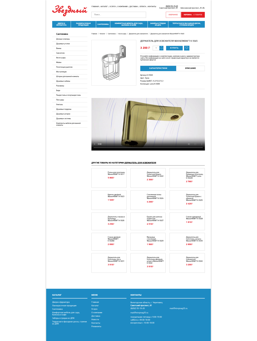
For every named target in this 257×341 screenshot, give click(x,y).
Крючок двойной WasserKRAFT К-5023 (116, 196)
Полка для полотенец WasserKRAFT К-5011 (116, 173)
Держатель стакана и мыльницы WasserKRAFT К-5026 (116, 219)
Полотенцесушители (64, 67)
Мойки (58, 62)
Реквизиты (96, 326)
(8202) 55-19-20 (172, 6)
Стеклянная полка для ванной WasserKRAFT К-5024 (155, 196)
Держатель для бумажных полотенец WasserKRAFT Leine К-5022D (194, 175)
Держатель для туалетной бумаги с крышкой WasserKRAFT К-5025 (194, 197)
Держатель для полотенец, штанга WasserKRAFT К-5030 (194, 239)
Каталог (104, 6)
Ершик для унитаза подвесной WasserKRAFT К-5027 (155, 219)
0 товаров (193, 15)
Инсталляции (61, 72)
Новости (95, 320)
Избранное (173, 15)
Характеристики (158, 68)
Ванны (58, 48)
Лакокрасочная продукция (83, 24)
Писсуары (60, 100)
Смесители (60, 53)
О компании (122, 6)
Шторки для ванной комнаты (67, 77)
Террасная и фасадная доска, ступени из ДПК (187, 24)
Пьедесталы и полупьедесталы (68, 95)
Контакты (152, 6)
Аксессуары (61, 58)
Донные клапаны (63, 39)
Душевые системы (63, 119)
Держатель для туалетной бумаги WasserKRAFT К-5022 (155, 174)
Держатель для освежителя (138, 34)
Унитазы (59, 105)
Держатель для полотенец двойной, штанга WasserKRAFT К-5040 (155, 260)
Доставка (133, 6)
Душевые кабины (63, 81)
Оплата (143, 6)
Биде (58, 91)
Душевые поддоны (63, 109)
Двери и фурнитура (61, 24)
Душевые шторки (63, 114)
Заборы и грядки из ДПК (158, 24)
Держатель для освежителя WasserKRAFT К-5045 (194, 259)
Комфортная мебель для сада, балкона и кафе (129, 24)
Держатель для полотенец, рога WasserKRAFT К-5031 (116, 259)
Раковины (60, 86)
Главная (95, 6)
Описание (190, 68)
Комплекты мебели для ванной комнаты (68, 124)
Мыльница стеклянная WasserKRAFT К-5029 (155, 239)
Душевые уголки (63, 44)
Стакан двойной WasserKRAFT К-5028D (114, 239)
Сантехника (103, 24)
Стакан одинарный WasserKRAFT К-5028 (194, 218)
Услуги (113, 6)
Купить (174, 48)
